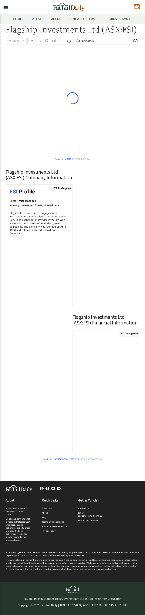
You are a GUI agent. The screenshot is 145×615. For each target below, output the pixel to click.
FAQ (44, 517)
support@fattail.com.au (90, 516)
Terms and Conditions (53, 522)
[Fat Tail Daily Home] (69, 5)
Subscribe (47, 508)
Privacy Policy (49, 531)
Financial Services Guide (54, 526)
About (45, 513)
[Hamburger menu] (4, 7)
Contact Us (83, 508)
